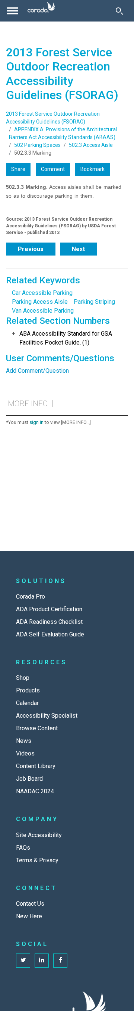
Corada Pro (30, 596)
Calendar (27, 703)
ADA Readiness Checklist (49, 621)
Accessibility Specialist (46, 715)
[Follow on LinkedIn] (42, 961)
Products (28, 690)
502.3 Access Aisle (91, 145)
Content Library (35, 766)
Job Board (29, 778)
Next (78, 249)
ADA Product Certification (49, 609)
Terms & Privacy (37, 860)
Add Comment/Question (37, 370)
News (23, 740)
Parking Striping (94, 301)
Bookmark (92, 169)
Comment (53, 169)
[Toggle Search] (119, 11)
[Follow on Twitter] (23, 961)
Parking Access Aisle (40, 301)
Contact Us (30, 903)
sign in (36, 422)
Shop (22, 677)
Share (18, 169)
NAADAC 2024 (35, 791)
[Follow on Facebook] (60, 961)
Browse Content (37, 728)
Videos (25, 753)
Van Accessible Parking (43, 310)
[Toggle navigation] (12, 11)
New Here (29, 916)
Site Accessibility (39, 835)
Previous (31, 249)
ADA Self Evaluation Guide (50, 634)
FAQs (23, 847)
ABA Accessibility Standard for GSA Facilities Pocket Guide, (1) (65, 338)
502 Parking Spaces (37, 145)
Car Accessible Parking (42, 292)
